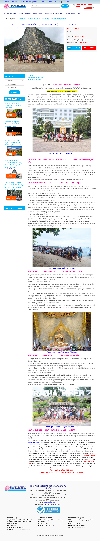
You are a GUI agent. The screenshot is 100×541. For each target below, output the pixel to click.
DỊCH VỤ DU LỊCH (57, 13)
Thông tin (31, 75)
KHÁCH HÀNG (48, 13)
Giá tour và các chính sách (36, 77)
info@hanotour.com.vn (50, 503)
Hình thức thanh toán (34, 79)
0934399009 (89, 47)
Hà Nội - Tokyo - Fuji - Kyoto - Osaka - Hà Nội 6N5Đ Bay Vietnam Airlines (14, 142)
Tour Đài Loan (26, 529)
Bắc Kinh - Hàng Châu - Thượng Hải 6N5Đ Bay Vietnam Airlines (12, 124)
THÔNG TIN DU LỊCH (70, 13)
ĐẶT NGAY (75, 47)
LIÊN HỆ (80, 13)
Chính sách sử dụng (25, 2)
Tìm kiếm (65, 6)
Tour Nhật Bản (18, 529)
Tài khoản (43, 2)
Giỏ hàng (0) (65, 2)
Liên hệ (35, 2)
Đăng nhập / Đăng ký (54, 2)
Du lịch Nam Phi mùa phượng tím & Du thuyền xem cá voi (13, 105)
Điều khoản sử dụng (11, 2)
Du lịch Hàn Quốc (80, 527)
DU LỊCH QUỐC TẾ (38, 13)
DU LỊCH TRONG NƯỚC (25, 13)
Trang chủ (11, 18)
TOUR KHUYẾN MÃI (13, 99)
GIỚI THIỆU (13, 13)
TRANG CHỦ (5, 13)
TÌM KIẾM (9, 77)
